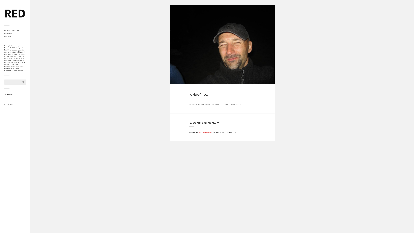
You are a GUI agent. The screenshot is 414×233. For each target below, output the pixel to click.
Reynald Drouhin (12, 30)
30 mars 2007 (217, 104)
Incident (8, 36)
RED (10, 104)
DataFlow (8, 33)
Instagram (10, 94)
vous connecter (204, 132)
